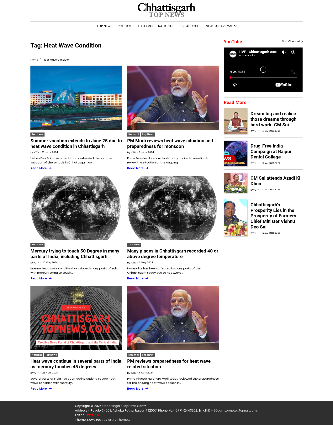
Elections (144, 26)
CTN (36, 152)
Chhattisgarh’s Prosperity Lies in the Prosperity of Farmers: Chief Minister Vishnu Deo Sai (274, 216)
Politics (124, 26)
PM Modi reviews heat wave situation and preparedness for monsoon (170, 143)
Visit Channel (291, 41)
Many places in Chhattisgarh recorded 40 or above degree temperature (172, 253)
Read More (38, 168)
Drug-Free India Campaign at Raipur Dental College (271, 151)
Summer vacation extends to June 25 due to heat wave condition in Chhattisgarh (76, 143)
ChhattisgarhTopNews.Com (123, 406)
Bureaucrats (189, 26)
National (165, 26)
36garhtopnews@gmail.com (235, 410)
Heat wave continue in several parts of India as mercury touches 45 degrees (75, 363)
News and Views (219, 26)
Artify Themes (118, 420)
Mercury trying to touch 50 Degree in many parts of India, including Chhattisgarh (74, 253)
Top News (104, 26)
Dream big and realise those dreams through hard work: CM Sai (273, 119)
